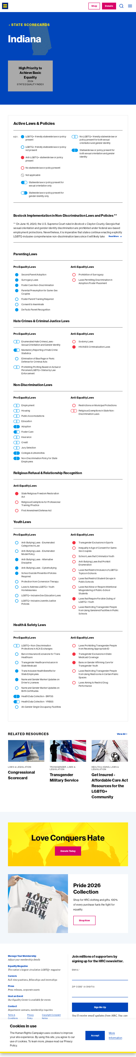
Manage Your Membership (22, 956)
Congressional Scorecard (21, 775)
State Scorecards (30, 25)
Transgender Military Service (64, 777)
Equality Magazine (18, 966)
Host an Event (15, 996)
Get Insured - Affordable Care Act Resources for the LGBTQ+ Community (110, 785)
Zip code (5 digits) (89, 987)
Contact (12, 1006)
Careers (12, 976)
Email (82, 970)
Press (11, 986)
